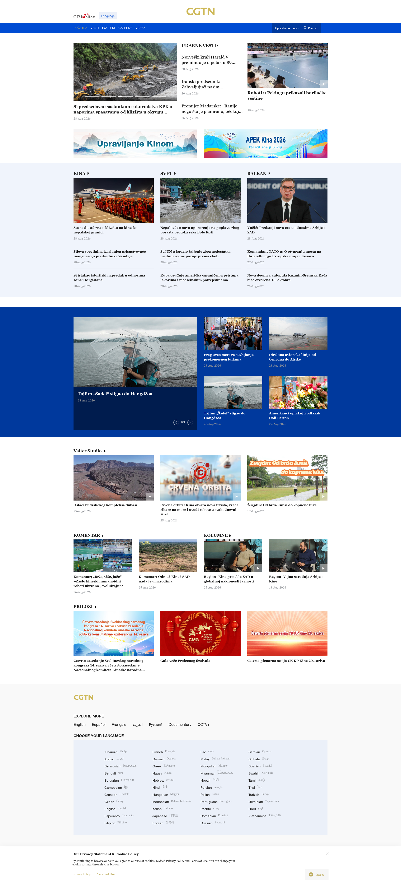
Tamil (257, 780)
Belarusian (120, 766)
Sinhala (259, 759)
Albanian (115, 752)
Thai (255, 787)
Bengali (113, 773)
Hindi (160, 787)
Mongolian (214, 766)
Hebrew (163, 780)
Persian (211, 787)
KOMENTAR (87, 535)
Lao (207, 752)
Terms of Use (106, 874)
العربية (137, 724)
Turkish (259, 794)
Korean (163, 823)
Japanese (165, 816)
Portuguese (215, 802)
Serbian (260, 752)
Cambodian (116, 787)
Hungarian (165, 794)
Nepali (209, 780)
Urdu (256, 809)
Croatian (116, 794)
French (163, 752)
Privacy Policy (81, 874)
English (80, 724)
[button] (92, 96)
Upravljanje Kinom (287, 28)
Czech (113, 802)
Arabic (114, 759)
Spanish (260, 766)
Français (119, 724)
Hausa (161, 773)
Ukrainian (264, 802)
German (164, 759)
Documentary (180, 724)
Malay (215, 759)
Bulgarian (119, 780)
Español (98, 724)
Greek (163, 766)
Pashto (209, 809)
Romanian (214, 816)
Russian (212, 823)
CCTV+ (204, 724)
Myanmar (216, 773)
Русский (155, 724)
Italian (162, 809)
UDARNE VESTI (198, 45)
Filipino (115, 823)
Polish (209, 794)
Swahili (261, 773)
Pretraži (313, 28)
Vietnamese (265, 816)
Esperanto (118, 816)
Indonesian (171, 802)
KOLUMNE (216, 535)
